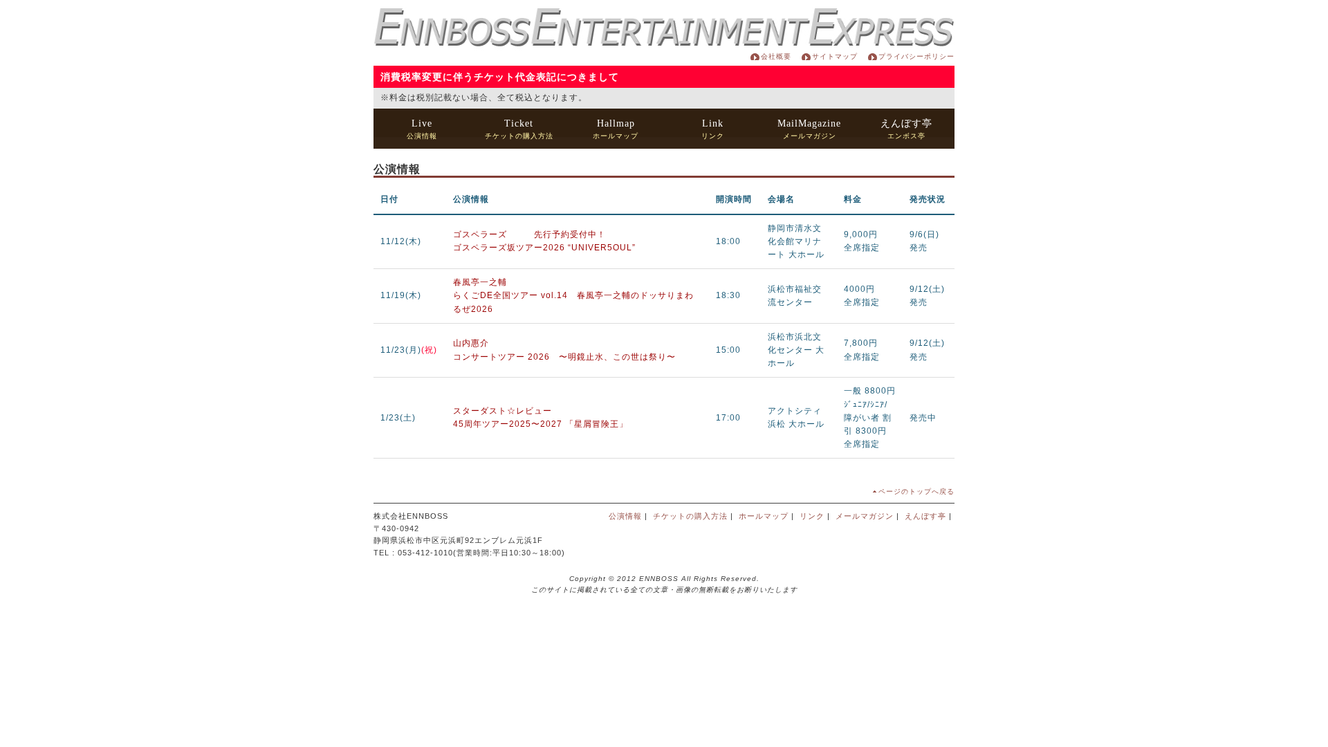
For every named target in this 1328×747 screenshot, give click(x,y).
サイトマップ (835, 56)
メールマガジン (809, 129)
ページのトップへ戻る (916, 491)
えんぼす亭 (925, 516)
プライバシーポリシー (916, 56)
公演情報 (422, 129)
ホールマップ (615, 129)
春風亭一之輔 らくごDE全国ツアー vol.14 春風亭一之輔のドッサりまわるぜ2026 (573, 295)
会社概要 (776, 56)
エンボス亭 (906, 129)
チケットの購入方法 (519, 129)
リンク (712, 129)
